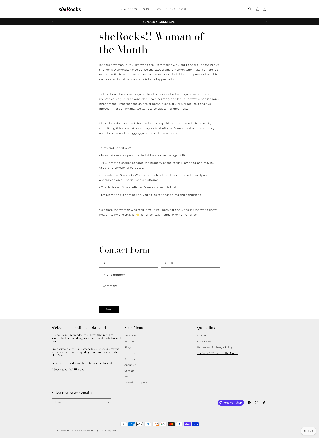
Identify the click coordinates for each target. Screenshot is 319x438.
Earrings (129, 353)
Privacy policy (111, 430)
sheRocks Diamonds (70, 430)
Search (201, 335)
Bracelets (130, 341)
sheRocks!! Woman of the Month (217, 353)
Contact (129, 370)
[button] (129, 9)
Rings (128, 347)
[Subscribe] (107, 402)
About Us (130, 364)
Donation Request (135, 382)
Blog (127, 376)
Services (129, 359)
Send (109, 309)
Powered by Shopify (91, 430)
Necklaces (130, 335)
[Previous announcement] (52, 22)
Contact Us (204, 341)
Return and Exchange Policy (215, 347)
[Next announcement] (266, 22)
